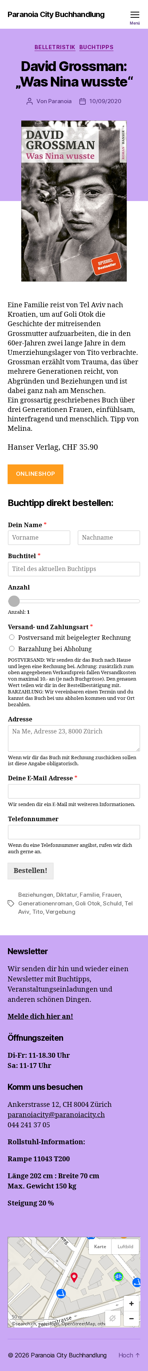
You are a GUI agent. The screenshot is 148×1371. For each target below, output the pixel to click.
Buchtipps (96, 47)
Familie (89, 894)
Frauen (111, 894)
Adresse (20, 719)
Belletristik (55, 47)
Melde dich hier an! (40, 1016)
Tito (37, 911)
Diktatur (66, 894)
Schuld (112, 903)
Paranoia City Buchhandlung (56, 14)
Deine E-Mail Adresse (42, 778)
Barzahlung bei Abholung (55, 649)
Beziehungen (35, 894)
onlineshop (35, 473)
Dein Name (27, 525)
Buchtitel (24, 556)
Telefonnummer (33, 819)
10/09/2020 (105, 101)
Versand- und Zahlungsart (50, 627)
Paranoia (60, 101)
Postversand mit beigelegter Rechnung (74, 638)
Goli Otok (87, 903)
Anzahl (19, 587)
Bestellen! (30, 871)
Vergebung (61, 911)
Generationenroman (45, 903)
